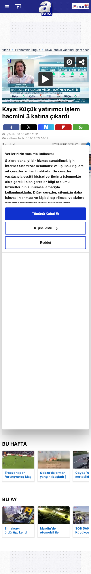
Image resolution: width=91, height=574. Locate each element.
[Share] (84, 7)
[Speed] (71, 7)
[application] (45, 287)
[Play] (45, 287)
